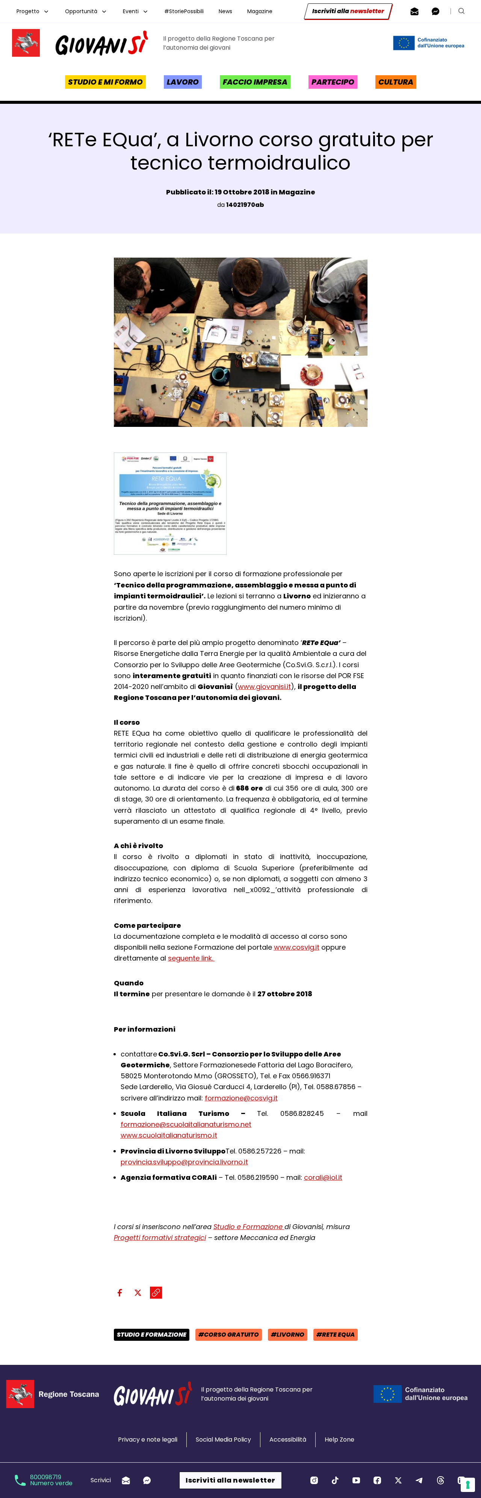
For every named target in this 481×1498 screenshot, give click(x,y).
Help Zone (339, 1439)
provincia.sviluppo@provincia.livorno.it (184, 1162)
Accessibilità (287, 1439)
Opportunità (81, 11)
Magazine (259, 11)
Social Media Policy (223, 1439)
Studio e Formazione (248, 1226)
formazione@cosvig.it (241, 1098)
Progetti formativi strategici (160, 1237)
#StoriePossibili (184, 11)
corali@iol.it (323, 1177)
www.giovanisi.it (264, 686)
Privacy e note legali (147, 1439)
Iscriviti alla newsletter (230, 1480)
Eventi (131, 11)
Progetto (28, 11)
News (225, 11)
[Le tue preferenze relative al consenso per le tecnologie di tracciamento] (468, 1485)
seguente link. (191, 958)
